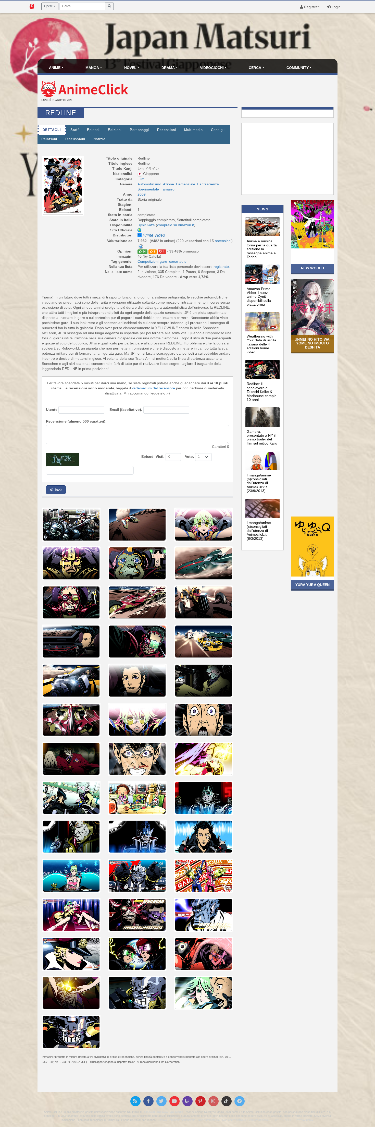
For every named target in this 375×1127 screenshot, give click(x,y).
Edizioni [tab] (115, 130)
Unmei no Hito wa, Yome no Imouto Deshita (312, 343)
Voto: (189, 456)
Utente (51, 409)
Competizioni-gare (152, 261)
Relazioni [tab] (49, 139)
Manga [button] (92, 68)
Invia (58, 490)
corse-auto (177, 261)
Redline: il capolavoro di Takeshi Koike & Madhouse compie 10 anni (262, 392)
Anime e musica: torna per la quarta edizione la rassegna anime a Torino (262, 249)
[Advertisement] (237, 91)
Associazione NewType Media (163, 1111)
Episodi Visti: (153, 456)
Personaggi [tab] (139, 130)
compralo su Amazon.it (175, 225)
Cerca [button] (255, 68)
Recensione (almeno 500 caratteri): (76, 421)
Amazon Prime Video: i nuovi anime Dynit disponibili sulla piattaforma (259, 297)
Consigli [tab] (218, 130)
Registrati (311, 7)
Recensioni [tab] (166, 130)
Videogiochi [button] (212, 68)
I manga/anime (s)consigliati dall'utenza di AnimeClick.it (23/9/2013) (259, 483)
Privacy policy (304, 1119)
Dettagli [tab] (52, 130)
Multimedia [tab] (193, 130)
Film (141, 179)
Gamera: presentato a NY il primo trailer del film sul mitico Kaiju (262, 437)
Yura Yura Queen (312, 585)
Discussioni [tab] (75, 139)
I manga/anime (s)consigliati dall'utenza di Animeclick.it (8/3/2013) (259, 531)
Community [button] (297, 68)
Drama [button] (168, 68)
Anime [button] (54, 68)
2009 (142, 194)
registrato (221, 267)
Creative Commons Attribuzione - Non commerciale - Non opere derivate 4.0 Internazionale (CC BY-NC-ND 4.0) (225, 1119)
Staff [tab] (74, 130)
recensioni (223, 241)
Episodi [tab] (93, 130)
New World (312, 268)
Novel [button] (130, 68)
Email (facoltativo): (125, 409)
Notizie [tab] (99, 139)
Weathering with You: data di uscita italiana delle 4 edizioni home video (261, 344)
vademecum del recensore (153, 388)
